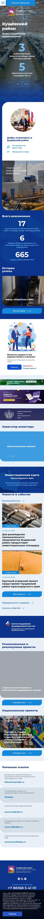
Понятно (12, 914)
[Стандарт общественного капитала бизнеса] (22, 385)
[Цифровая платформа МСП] (22, 403)
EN (41, 3)
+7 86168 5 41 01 (22, 888)
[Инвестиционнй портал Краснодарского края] (22, 420)
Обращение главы (20, 152)
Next (26, 84)
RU (37, 3)
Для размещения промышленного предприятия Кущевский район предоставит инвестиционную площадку (20, 540)
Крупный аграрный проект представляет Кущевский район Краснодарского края (21, 584)
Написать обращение (21, 3)
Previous (18, 84)
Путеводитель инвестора (19, 147)
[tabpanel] (23, 185)
